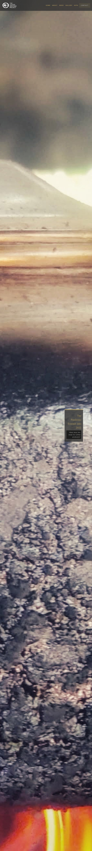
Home (48, 5)
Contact (84, 5)
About (55, 5)
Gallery (68, 5)
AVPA (76, 5)
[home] (11, 5)
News (61, 5)
